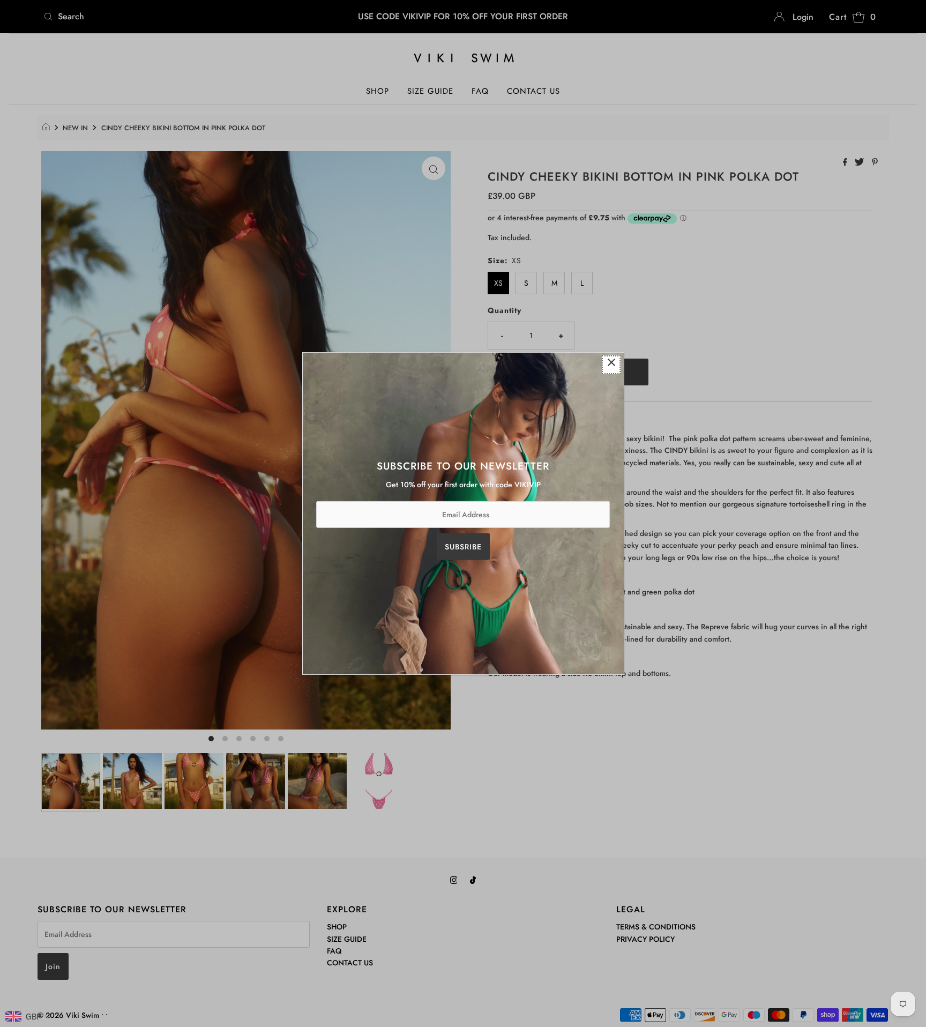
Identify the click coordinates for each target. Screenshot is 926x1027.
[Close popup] (611, 364)
